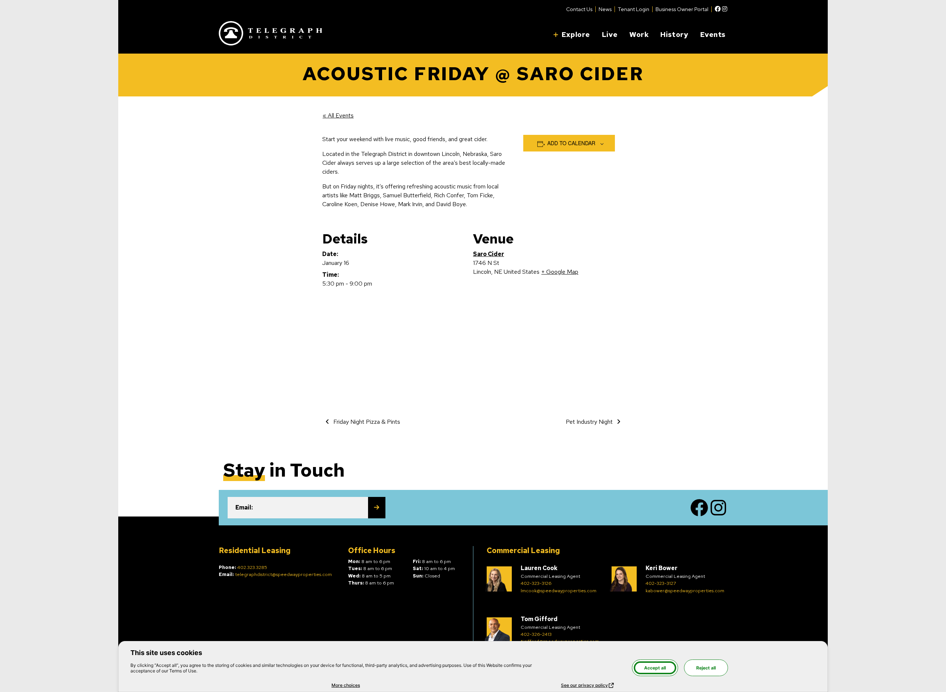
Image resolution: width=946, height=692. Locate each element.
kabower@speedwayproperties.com (685, 590)
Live (609, 34)
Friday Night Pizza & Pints (366, 422)
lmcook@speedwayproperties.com (558, 590)
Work (639, 34)
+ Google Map (559, 272)
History (674, 34)
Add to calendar (571, 143)
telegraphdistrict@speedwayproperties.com (283, 574)
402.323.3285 (252, 567)
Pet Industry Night (590, 422)
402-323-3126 (536, 583)
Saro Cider (488, 254)
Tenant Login (633, 9)
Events (713, 34)
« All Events (338, 115)
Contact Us (579, 9)
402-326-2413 (536, 634)
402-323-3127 (661, 583)
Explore (576, 34)
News (605, 9)
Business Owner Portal (682, 9)
